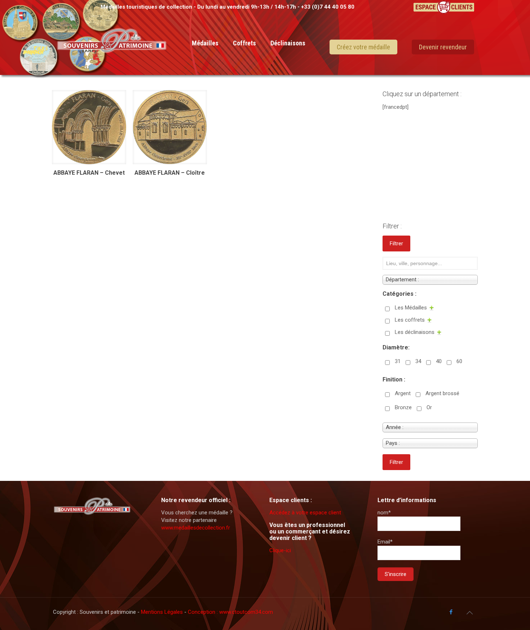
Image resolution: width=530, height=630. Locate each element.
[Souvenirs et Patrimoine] (112, 62)
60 (459, 361)
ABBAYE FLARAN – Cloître (169, 172)
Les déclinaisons (414, 332)
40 (439, 361)
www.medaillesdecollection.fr (195, 527)
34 (418, 361)
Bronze (403, 407)
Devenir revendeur (443, 47)
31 (398, 361)
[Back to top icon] (469, 612)
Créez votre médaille (363, 47)
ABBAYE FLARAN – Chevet (89, 172)
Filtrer (396, 243)
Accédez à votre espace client (305, 512)
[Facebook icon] (451, 612)
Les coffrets (410, 320)
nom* (384, 512)
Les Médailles (411, 307)
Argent (403, 393)
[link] (205, 75)
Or (429, 407)
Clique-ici (280, 550)
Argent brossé (442, 393)
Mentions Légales (162, 612)
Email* (385, 542)
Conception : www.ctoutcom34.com (230, 612)
